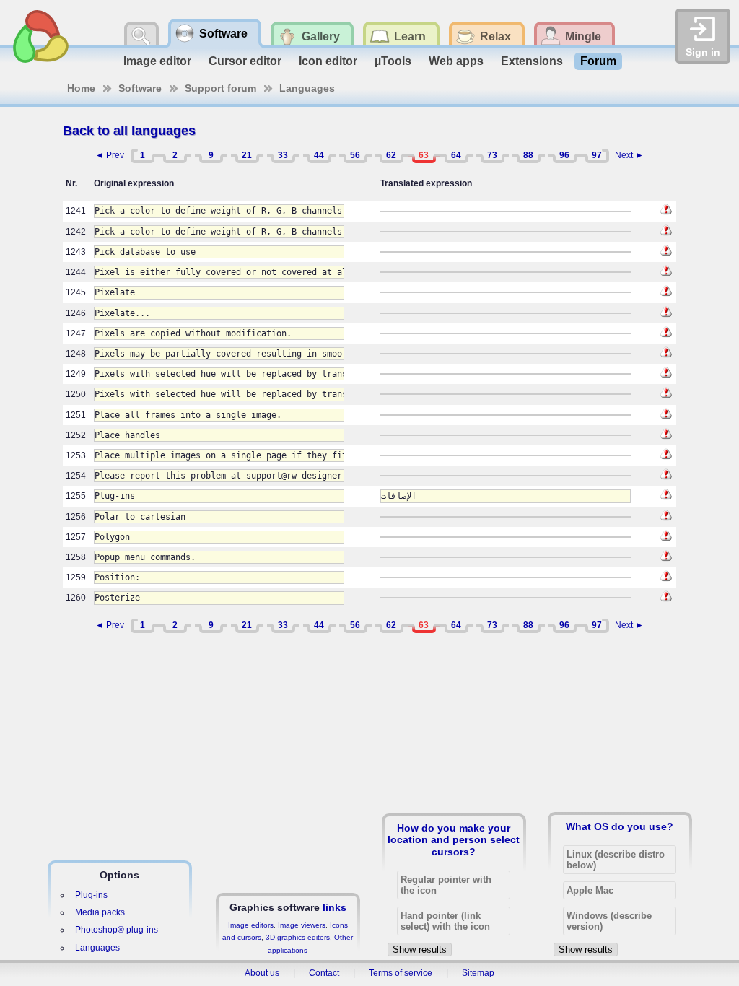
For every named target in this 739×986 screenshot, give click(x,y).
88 (528, 155)
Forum (598, 61)
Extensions (532, 61)
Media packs (100, 912)
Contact (324, 973)
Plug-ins (91, 895)
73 (492, 155)
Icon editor (328, 61)
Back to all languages (129, 130)
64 (456, 155)
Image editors (251, 925)
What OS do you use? (619, 826)
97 (597, 155)
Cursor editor (245, 61)
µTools (393, 61)
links (334, 907)
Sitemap (478, 973)
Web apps (456, 61)
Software (140, 88)
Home (81, 88)
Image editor (157, 61)
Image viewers (301, 925)
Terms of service (400, 973)
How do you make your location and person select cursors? (454, 839)
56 (355, 155)
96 (564, 155)
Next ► (629, 155)
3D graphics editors (298, 937)
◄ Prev (109, 155)
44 (319, 155)
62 (391, 155)
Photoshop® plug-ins (116, 930)
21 (247, 155)
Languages (307, 88)
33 (283, 155)
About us (262, 973)
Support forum (220, 88)
